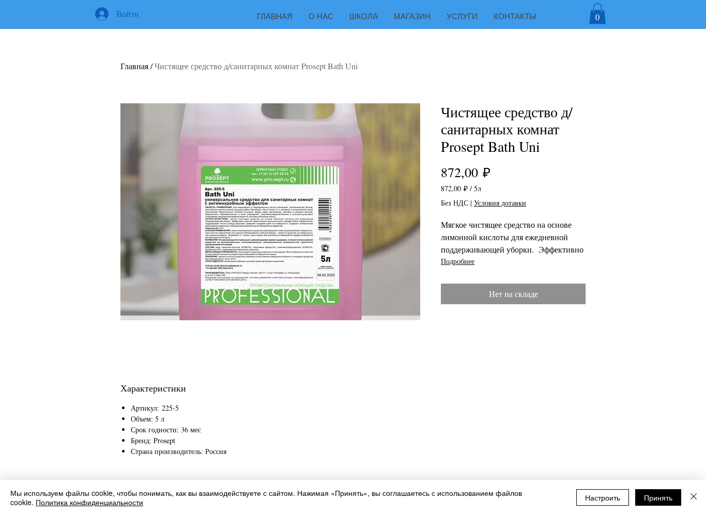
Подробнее (457, 261)
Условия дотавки (500, 203)
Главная (134, 65)
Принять (658, 497)
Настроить (602, 497)
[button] (597, 13)
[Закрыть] (693, 497)
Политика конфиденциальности (89, 502)
